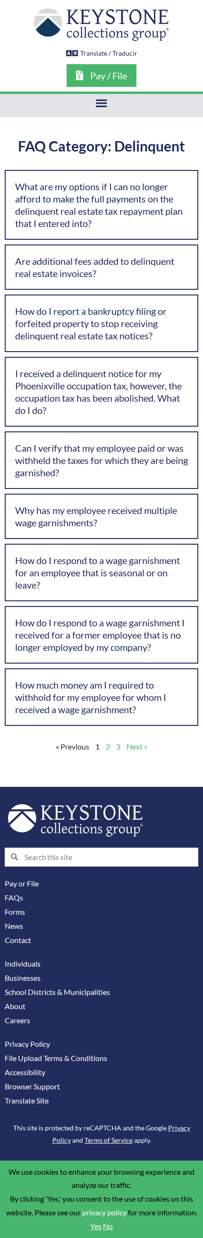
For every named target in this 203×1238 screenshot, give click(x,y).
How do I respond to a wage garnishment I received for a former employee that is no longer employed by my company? (100, 635)
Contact (18, 940)
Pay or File (22, 883)
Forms (15, 912)
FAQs (14, 897)
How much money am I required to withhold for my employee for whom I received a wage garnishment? (90, 697)
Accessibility (25, 1072)
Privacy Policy (27, 1044)
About (15, 1006)
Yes (96, 1226)
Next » (137, 746)
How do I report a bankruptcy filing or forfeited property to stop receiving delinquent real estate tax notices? (91, 323)
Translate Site (27, 1100)
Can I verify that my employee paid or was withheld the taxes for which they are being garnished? (101, 460)
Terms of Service (109, 1140)
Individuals (23, 964)
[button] (102, 103)
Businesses (23, 978)
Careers (17, 1020)
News (14, 926)
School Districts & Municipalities (57, 992)
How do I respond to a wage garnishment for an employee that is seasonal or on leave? (97, 572)
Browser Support (32, 1086)
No (108, 1226)
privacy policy (104, 1212)
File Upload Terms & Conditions (56, 1058)
